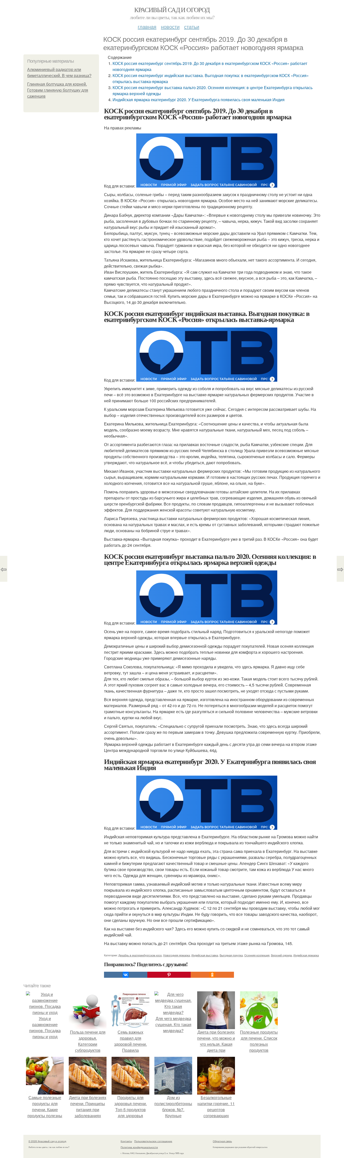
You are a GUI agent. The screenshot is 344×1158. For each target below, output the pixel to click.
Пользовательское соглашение (153, 1141)
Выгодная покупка (231, 955)
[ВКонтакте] (125, 975)
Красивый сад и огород (172, 9)
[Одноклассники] (212, 975)
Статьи (191, 26)
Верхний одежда (281, 955)
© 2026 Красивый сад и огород (47, 1141)
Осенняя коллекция (256, 955)
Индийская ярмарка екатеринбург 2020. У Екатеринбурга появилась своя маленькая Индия (199, 99)
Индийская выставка (204, 955)
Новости (170, 26)
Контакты (126, 1141)
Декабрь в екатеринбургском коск (140, 955)
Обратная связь (222, 1141)
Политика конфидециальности (139, 1147)
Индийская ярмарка (306, 955)
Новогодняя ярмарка (176, 955)
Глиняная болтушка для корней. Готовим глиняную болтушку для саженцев (57, 90)
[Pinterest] (169, 975)
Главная (147, 26)
